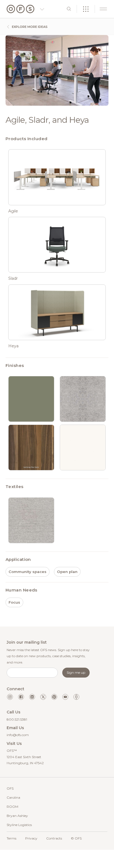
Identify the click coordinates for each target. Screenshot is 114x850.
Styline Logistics (19, 825)
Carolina (13, 797)
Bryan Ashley (17, 816)
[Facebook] (21, 697)
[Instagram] (10, 697)
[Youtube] (65, 697)
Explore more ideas (29, 27)
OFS (10, 788)
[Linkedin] (32, 697)
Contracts (54, 838)
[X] (43, 697)
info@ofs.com (18, 735)
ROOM (12, 806)
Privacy (31, 838)
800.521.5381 (17, 719)
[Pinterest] (54, 697)
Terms (11, 838)
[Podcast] (76, 697)
